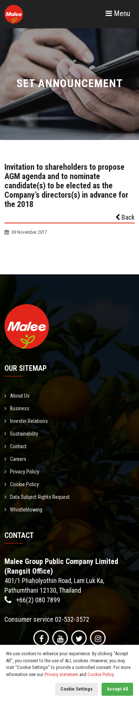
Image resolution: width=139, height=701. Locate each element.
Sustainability (24, 434)
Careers (18, 459)
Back (127, 217)
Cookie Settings (76, 689)
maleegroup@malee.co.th (51, 610)
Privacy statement (61, 674)
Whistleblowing (26, 510)
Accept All (117, 689)
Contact (18, 446)
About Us (20, 396)
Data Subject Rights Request (40, 497)
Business (19, 408)
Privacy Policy (24, 472)
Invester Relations (29, 421)
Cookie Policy (24, 484)
